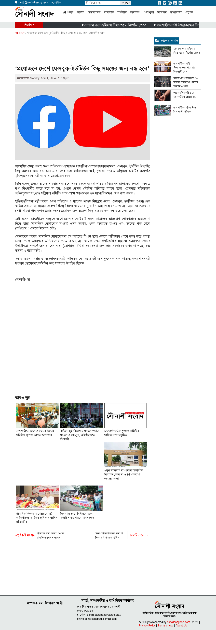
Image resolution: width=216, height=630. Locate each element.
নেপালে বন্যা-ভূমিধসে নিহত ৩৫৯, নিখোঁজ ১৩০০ (105, 25)
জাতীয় (80, 12)
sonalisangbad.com (178, 622)
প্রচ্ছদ (70, 12)
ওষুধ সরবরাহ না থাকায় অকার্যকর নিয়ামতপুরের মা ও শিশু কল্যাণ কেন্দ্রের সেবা (123, 474)
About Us (181, 625)
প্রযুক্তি (189, 12)
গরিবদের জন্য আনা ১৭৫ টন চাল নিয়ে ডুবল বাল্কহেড (39, 535)
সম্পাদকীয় (176, 12)
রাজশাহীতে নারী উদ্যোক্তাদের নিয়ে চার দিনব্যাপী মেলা (181, 25)
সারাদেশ (135, 12)
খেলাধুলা (148, 12)
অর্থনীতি (122, 12)
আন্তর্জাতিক (94, 12)
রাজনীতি (109, 12)
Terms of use (165, 625)
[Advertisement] (76, 51)
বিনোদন (162, 12)
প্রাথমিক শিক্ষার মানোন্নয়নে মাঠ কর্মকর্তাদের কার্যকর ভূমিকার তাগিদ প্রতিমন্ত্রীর (36, 518)
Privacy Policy (147, 625)
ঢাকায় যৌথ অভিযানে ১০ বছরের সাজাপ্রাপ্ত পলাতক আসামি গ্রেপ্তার (185, 82)
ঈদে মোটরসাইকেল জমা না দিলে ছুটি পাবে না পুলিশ (121, 535)
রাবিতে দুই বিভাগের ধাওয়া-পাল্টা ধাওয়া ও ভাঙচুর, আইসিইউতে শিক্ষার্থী (79, 435)
